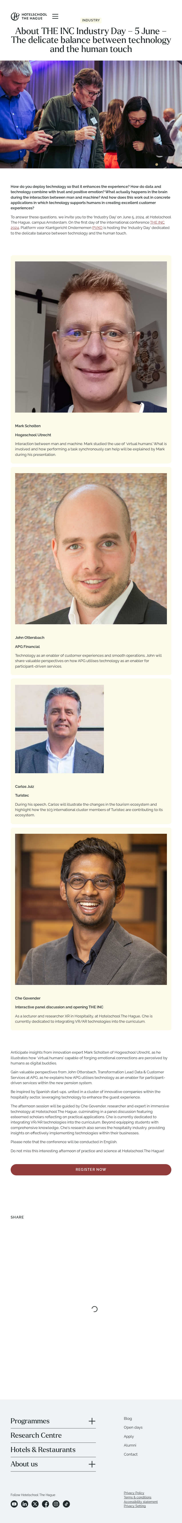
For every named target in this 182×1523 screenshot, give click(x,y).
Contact (131, 1426)
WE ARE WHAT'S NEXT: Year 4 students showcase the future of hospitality (37, 1321)
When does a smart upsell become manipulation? (121, 1317)
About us (24, 1436)
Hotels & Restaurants (43, 1421)
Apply (129, 1408)
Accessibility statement (141, 1473)
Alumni (130, 1417)
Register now (91, 1141)
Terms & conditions (137, 1469)
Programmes (30, 1393)
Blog (128, 1390)
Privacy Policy (134, 1464)
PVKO (97, 227)
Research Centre (36, 1407)
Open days (133, 1399)
